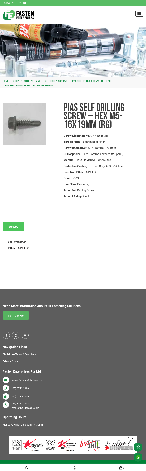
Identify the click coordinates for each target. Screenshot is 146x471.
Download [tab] (13, 226)
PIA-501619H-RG (18, 248)
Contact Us (16, 315)
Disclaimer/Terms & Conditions (19, 354)
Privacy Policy (10, 361)
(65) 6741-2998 (20, 388)
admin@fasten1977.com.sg (27, 380)
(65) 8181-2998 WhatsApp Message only (25, 405)
